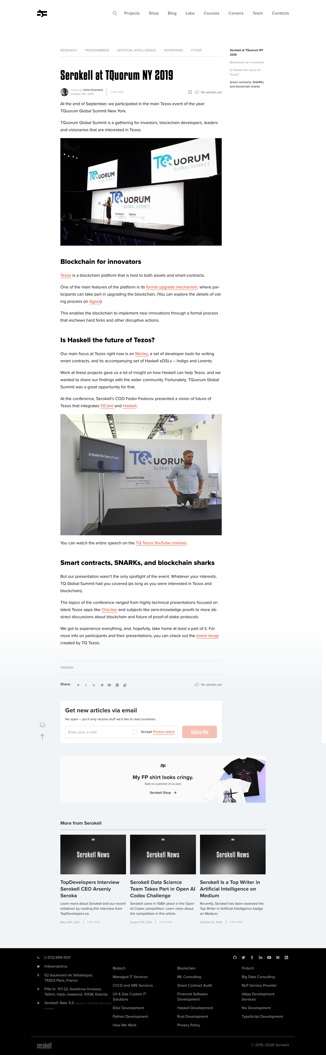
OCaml (107, 406)
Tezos (65, 275)
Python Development (130, 1016)
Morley (141, 354)
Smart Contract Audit (194, 985)
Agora (95, 301)
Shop (154, 13)
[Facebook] (252, 957)
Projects (132, 13)
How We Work (125, 1025)
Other (196, 51)
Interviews (173, 51)
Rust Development (192, 1016)
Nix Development (256, 1008)
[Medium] (277, 957)
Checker (109, 609)
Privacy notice (164, 732)
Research (68, 51)
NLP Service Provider (259, 985)
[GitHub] (234, 957)
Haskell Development (195, 1008)
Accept (158, 732)
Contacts (280, 13)
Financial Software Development (192, 997)
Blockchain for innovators (247, 62)
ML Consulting (189, 976)
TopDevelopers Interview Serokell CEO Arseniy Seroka (89, 889)
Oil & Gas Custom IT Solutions (129, 997)
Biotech (119, 968)
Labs (190, 13)
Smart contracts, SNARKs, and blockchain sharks (247, 84)
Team (258, 13)
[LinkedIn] (260, 957)
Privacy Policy (188, 1025)
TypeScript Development (262, 1016)
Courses (212, 13)
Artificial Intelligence (136, 51)
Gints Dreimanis (93, 90)
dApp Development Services (258, 997)
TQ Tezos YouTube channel (161, 543)
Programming (97, 51)
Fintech (248, 968)
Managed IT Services (130, 976)
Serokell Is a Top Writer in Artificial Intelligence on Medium (230, 889)
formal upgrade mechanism (171, 287)
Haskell (130, 406)
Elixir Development (128, 1008)
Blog (172, 13)
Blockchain (186, 968)
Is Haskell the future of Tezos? (245, 72)
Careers (236, 13)
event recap (207, 635)
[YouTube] (269, 957)
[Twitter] (243, 957)
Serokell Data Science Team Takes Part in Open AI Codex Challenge (162, 889)
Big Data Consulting (258, 976)
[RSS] (286, 957)
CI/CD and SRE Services (133, 985)
